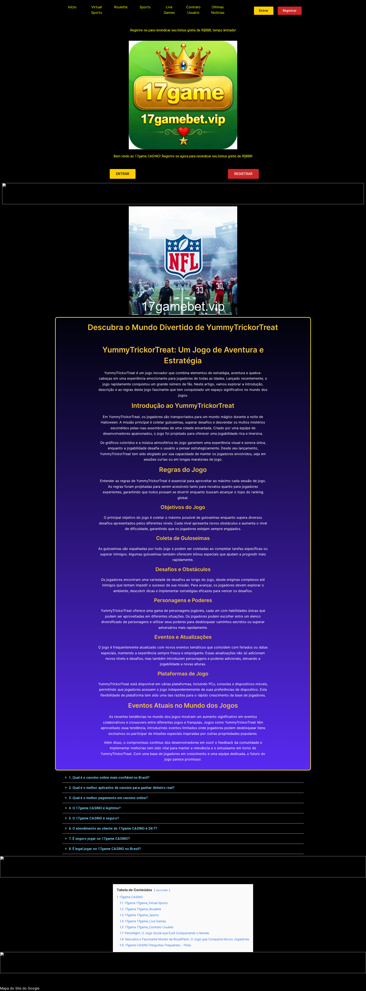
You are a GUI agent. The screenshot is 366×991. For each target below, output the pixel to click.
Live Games (169, 10)
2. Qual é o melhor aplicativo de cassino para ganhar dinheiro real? (122, 788)
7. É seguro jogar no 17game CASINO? (99, 839)
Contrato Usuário (193, 10)
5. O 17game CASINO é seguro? (94, 818)
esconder (162, 890)
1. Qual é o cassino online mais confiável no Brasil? (109, 778)
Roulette (121, 7)
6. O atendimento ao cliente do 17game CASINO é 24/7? (113, 828)
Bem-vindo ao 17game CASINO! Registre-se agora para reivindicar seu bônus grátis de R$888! (183, 156)
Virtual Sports (96, 10)
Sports (145, 7)
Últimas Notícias (217, 10)
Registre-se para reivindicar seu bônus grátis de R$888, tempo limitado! (183, 30)
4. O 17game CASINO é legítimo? (95, 808)
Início (72, 7)
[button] (183, 778)
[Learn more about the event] (183, 193)
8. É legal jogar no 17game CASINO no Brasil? (105, 849)
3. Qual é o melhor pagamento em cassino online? (108, 798)
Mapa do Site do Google (19, 988)
